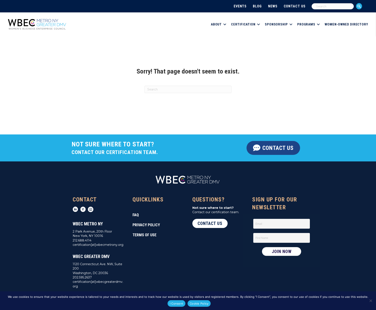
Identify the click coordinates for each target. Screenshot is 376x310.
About (216, 24)
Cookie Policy (199, 303)
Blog (257, 6)
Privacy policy (146, 225)
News (272, 6)
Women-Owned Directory (346, 24)
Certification (243, 24)
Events (240, 6)
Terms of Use (144, 235)
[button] (359, 6)
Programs (306, 24)
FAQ (136, 215)
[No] (370, 300)
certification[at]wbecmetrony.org (98, 245)
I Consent (176, 303)
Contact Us (295, 6)
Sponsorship (276, 24)
